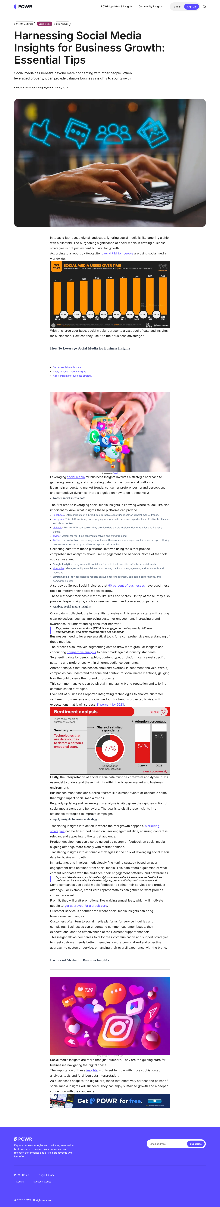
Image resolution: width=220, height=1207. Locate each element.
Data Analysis (62, 24)
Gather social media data (67, 367)
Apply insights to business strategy (72, 375)
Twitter (56, 535)
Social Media (44, 24)
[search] (204, 6)
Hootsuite (58, 568)
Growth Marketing (24, 24)
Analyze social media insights (69, 371)
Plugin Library (46, 1174)
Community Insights (151, 6)
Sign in (177, 6)
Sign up (191, 6)
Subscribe (196, 1143)
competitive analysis (81, 652)
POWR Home (21, 1174)
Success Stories (42, 1181)
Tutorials (19, 1181)
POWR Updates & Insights (117, 6)
